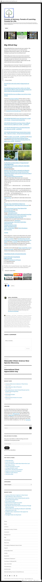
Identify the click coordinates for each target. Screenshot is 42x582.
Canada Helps (25, 247)
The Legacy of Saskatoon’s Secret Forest (13, 545)
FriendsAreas (17, 220)
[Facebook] (7, 576)
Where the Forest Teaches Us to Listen (13, 397)
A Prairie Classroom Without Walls (12, 504)
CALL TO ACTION (8, 563)
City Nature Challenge (14, 98)
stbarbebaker (8, 315)
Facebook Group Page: (26, 214)
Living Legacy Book (8, 550)
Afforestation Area (19, 217)
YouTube (6, 232)
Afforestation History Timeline (10, 529)
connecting (24, 317)
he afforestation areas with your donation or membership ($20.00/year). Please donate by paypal (17, 240)
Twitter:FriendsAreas (22, 228)
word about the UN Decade (15, 259)
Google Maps (11, 415)
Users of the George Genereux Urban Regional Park (15, 215)
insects (12, 323)
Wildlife (5, 553)
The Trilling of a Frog (9, 465)
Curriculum (6, 532)
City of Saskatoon (14, 317)
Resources (6, 542)
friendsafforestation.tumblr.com (15, 214)
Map (5, 537)
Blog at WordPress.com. (29, 578)
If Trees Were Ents (9, 460)
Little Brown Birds (9, 474)
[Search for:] (16, 428)
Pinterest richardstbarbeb (9, 211)
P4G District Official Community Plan (15, 176)
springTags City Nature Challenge (24, 326)
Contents (6, 526)
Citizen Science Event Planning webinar (19, 139)
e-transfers (10, 238)
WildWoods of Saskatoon (9, 558)
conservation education (8, 318)
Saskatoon (11, 326)
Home (5, 521)
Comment (28, 348)
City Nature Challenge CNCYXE (23, 316)
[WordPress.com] (17, 576)
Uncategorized (19, 315)
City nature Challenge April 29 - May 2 (11, 316)
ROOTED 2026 (7, 569)
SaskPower (16, 326)
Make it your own (8, 258)
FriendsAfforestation (12, 212)
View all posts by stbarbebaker (13, 311)
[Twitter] (5, 576)
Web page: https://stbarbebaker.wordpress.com (14, 203)
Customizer (27, 419)
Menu (6, 28)
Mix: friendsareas (8, 229)
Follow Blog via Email (10, 435)
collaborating (19, 317)
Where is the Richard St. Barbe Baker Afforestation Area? (16, 205)
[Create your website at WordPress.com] (21, 1)
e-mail (6, 238)
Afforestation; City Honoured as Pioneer (14, 469)
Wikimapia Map (7, 197)
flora (5, 321)
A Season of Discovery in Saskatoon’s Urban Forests (16, 383)
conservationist (15, 318)
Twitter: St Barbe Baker (9, 228)
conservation (29, 317)
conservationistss (28, 318)
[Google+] (12, 576)
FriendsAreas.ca (7, 566)
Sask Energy (26, 325)
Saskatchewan (6, 326)
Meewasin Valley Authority (19, 323)
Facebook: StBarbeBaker (9, 217)
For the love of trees (9, 462)
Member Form (7, 534)
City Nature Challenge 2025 (10, 561)
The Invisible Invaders (10, 394)
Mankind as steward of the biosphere (13, 471)
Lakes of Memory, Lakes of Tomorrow (13, 387)
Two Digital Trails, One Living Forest (13, 514)
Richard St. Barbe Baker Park (19, 325)
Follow (6, 447)
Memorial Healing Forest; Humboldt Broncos (14, 571)
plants (14, 324)
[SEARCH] (30, 428)
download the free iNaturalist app (13, 110)
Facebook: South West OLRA (10, 225)
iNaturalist (9, 323)
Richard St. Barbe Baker (19, 324)
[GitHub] (14, 576)
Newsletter (6, 555)
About (5, 524)
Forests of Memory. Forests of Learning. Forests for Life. (14, 578)
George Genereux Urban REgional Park (18, 322)
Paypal (19, 247)
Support (6, 548)
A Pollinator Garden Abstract (11, 472)
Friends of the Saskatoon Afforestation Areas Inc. (14, 321)
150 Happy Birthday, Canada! (11, 468)
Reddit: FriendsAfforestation (10, 226)
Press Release (7, 540)
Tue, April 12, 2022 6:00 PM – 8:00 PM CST (16, 136)
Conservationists (22, 318)
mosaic (25, 323)
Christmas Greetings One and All (12, 466)
